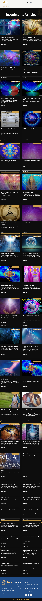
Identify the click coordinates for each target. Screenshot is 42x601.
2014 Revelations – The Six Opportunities (31, 441)
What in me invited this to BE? (7, 37)
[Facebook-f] (26, 595)
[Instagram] (29, 595)
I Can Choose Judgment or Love (8, 523)
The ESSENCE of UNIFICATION (7, 98)
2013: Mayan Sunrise (5, 497)
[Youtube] (31, 595)
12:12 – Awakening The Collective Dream (31, 509)
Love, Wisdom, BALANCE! (28, 192)
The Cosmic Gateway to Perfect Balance (9, 67)
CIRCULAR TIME (26, 222)
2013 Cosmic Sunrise (5, 470)
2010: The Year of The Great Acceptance (31, 497)
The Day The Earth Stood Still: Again (9, 509)
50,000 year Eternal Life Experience (30, 128)
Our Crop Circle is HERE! (28, 453)
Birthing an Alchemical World (29, 37)
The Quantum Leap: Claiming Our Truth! (31, 523)
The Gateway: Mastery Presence (8, 253)
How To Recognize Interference (8, 536)
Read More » (3, 44)
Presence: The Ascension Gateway (30, 378)
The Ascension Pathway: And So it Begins (10, 441)
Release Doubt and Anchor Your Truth (9, 315)
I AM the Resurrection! (6, 563)
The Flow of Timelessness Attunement (9, 346)
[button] (38, 6)
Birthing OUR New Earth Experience (30, 253)
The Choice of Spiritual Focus (7, 550)
